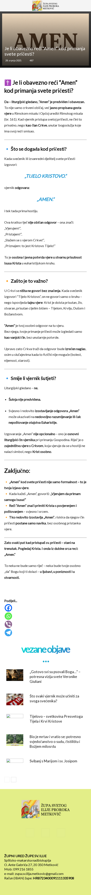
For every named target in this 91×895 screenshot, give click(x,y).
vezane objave (45, 649)
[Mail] (45, 832)
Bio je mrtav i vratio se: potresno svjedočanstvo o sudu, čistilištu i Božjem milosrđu (55, 741)
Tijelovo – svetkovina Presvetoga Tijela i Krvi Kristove (56, 718)
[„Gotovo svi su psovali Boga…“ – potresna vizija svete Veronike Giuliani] (14, 675)
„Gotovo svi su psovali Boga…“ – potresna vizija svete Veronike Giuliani (55, 677)
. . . (45, 658)
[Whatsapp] (46, 616)
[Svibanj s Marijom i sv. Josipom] (14, 764)
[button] (9, 8)
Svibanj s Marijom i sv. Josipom (53, 761)
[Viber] (46, 624)
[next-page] (13, 779)
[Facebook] (46, 608)
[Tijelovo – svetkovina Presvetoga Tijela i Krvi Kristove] (14, 720)
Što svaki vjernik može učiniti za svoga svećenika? (54, 698)
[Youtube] (61, 832)
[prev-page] (7, 779)
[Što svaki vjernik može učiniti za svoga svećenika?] (14, 699)
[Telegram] (46, 632)
